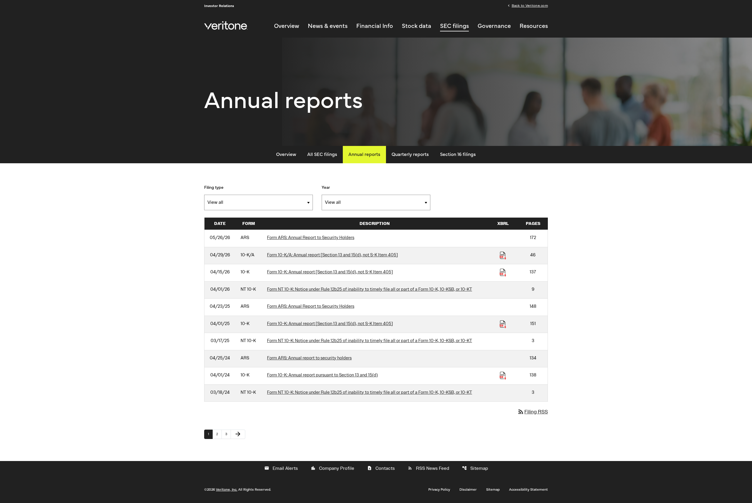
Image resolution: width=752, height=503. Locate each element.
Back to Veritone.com (530, 5)
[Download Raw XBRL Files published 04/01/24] (502, 375)
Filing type (214, 188)
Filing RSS (532, 411)
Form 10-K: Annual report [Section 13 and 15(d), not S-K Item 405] (330, 272)
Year (326, 188)
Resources (534, 26)
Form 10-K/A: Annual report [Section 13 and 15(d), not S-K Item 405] (332, 255)
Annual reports (364, 154)
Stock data (416, 26)
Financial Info (374, 26)
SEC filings (454, 26)
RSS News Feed (428, 468)
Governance (494, 26)
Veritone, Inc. (226, 489)
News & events (328, 26)
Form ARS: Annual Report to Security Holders (310, 237)
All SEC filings (322, 154)
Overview (286, 26)
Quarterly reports (410, 154)
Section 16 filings (458, 154)
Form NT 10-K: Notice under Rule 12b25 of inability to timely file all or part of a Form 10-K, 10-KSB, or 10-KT (369, 289)
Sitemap (475, 468)
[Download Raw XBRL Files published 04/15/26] (502, 272)
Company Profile (332, 468)
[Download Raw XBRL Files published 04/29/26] (502, 255)
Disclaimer (468, 489)
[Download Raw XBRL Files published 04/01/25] (502, 323)
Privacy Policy (439, 489)
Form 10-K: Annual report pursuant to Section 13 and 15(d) (322, 375)
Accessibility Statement (528, 489)
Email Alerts (281, 468)
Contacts (381, 468)
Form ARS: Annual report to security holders (309, 358)
